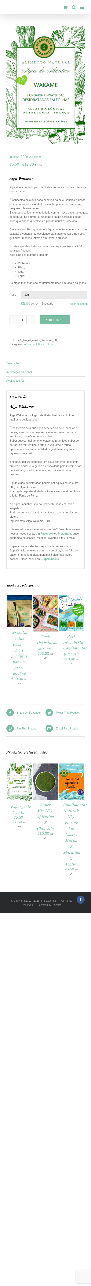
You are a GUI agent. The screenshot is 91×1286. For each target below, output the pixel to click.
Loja (50, 344)
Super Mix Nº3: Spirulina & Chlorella (45, 816)
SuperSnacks (50, 559)
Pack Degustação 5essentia (47, 642)
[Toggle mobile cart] (65, 7)
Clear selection (78, 303)
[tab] (45, 363)
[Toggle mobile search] (74, 7)
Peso (13, 294)
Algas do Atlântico (35, 344)
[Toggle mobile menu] (82, 7)
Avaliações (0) (15, 380)
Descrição (12, 363)
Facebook (47, 533)
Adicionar (55, 320)
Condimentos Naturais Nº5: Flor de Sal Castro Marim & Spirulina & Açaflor (75, 834)
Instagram (64, 533)
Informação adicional (19, 372)
